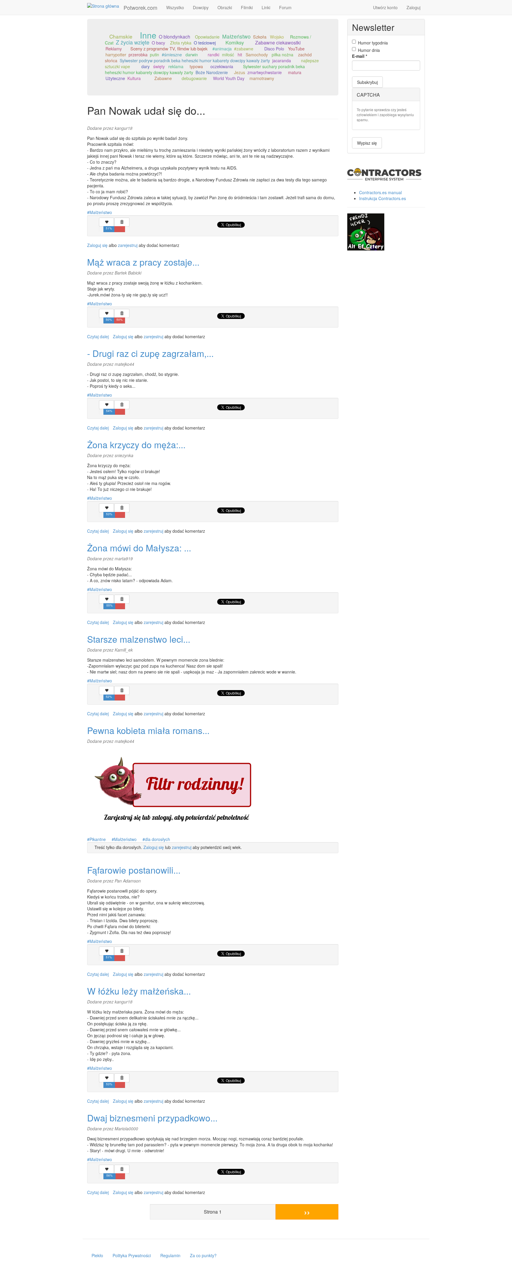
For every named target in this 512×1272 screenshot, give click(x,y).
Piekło (97, 1255)
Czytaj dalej (98, 336)
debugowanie (194, 78)
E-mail (359, 56)
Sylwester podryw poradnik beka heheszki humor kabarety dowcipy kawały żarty (195, 60)
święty (159, 66)
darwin (191, 55)
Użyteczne (115, 78)
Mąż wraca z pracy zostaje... (143, 262)
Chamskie (120, 36)
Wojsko (277, 36)
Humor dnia (369, 50)
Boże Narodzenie (212, 72)
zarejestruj (127, 245)
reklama (175, 66)
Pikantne (97, 839)
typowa (196, 66)
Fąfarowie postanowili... (133, 870)
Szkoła (259, 36)
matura (294, 72)
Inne (148, 35)
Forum (285, 7)
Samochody (257, 55)
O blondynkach (174, 36)
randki (213, 55)
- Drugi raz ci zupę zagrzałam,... (150, 353)
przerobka (138, 55)
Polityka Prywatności (132, 1255)
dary (145, 66)
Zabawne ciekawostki (278, 42)
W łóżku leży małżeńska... (139, 990)
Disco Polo (274, 49)
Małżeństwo (236, 36)
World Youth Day (228, 78)
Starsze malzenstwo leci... (138, 639)
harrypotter (115, 55)
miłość (228, 55)
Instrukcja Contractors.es (382, 198)
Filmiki (247, 7)
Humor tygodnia (373, 43)
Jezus (239, 72)
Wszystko (175, 7)
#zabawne (243, 49)
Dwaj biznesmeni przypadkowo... (152, 1117)
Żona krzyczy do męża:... (136, 444)
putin (154, 55)
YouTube (296, 49)
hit (240, 55)
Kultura (134, 78)
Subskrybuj (367, 82)
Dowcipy (201, 7)
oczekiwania (221, 66)
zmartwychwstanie (264, 72)
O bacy (158, 42)
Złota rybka (180, 43)
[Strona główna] (105, 5)
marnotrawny (261, 78)
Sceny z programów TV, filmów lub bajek (168, 48)
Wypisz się (367, 143)
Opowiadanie (207, 37)
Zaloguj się (97, 245)
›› (307, 1211)
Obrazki (224, 7)
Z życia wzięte (132, 42)
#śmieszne (172, 55)
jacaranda (281, 60)
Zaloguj (413, 7)
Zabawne (163, 78)
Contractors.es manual (380, 192)
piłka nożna (282, 55)
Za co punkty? (203, 1255)
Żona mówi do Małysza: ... (139, 547)
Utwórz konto (385, 7)
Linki (266, 7)
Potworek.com (140, 7)
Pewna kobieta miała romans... (148, 730)
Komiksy (234, 42)
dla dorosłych (157, 839)
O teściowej (205, 42)
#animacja (222, 49)
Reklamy (113, 49)
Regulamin (170, 1255)
